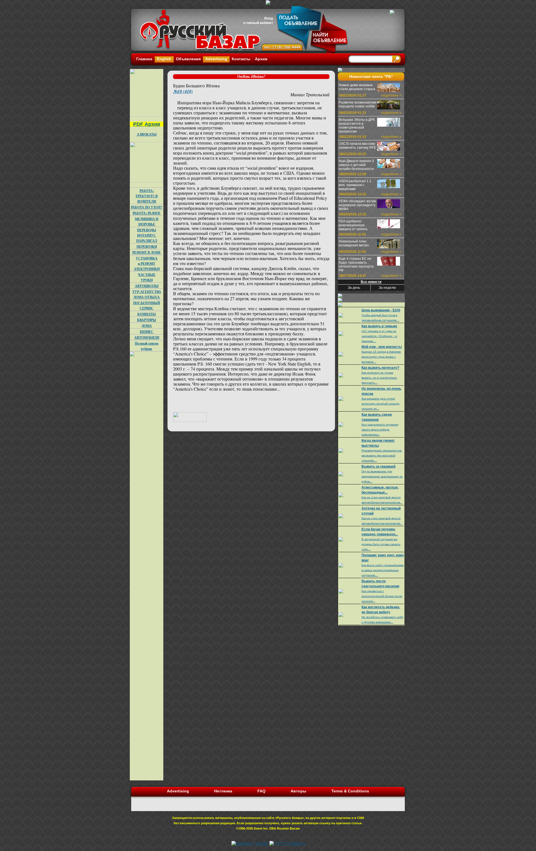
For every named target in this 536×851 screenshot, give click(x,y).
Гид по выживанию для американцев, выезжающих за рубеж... (382, 476)
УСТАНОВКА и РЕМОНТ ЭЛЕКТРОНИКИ (147, 263)
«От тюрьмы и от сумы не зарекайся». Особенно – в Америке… (379, 336)
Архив (261, 59)
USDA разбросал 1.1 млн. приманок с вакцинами (355, 185)
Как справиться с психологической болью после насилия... (382, 596)
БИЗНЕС (147, 331)
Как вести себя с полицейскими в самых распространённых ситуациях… (383, 570)
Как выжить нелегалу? (380, 368)
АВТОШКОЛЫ (147, 285)
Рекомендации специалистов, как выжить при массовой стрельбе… (382, 455)
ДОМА (147, 325)
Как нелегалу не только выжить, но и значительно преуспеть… (379, 377)
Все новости (371, 282)
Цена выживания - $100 (381, 310)
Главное (144, 59)
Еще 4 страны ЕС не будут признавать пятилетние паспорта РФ (356, 264)
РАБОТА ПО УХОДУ (146, 207)
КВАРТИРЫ (146, 320)
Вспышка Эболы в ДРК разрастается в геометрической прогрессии (357, 125)
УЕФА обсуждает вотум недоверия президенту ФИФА (357, 205)
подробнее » (391, 95)
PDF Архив (146, 124)
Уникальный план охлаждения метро (354, 243)
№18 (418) (183, 91)
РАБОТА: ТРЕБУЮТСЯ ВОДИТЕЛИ (146, 196)
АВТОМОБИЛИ (146, 337)
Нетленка (223, 791)
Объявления (188, 59)
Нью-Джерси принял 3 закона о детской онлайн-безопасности (356, 165)
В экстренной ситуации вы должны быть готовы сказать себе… (381, 544)
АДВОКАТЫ (147, 134)
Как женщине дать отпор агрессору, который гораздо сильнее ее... (380, 403)
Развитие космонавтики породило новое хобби (357, 104)
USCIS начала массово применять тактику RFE (357, 146)
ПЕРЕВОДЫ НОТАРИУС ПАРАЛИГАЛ (146, 235)
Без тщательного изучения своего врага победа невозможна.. (380, 429)
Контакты (241, 59)
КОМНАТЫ (146, 314)
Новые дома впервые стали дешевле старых (357, 87)
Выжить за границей (378, 466)
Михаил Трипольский (309, 94)
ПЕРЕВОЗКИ (147, 246)
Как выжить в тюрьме (379, 326)
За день (354, 288)
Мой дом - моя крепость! (382, 347)
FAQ (261, 791)
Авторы (298, 791)
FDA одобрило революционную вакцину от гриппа (353, 225)
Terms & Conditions (350, 791)
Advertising (216, 59)
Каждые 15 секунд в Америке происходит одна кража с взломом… (381, 356)
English (164, 59)
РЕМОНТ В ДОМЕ (146, 252)
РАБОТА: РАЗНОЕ (147, 213)
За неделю (387, 288)
